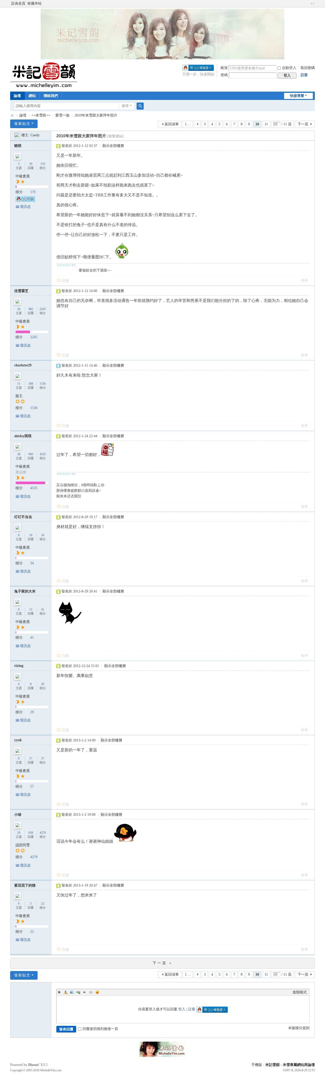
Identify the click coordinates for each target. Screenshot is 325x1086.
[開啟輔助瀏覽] (307, 3)
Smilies (97, 992)
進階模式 (299, 992)
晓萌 (17, 146)
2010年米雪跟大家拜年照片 (96, 115)
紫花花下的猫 (25, 885)
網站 (32, 96)
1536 (43, 383)
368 (30, 383)
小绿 (17, 815)
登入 (181, 1009)
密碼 (224, 75)
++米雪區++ (40, 115)
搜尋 (125, 106)
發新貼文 (22, 124)
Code (90, 992)
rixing (18, 666)
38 (18, 454)
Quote (84, 992)
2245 (43, 309)
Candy (35, 135)
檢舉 (304, 280)
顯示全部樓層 (113, 146)
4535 (43, 454)
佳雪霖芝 (21, 291)
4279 (43, 833)
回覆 (65, 281)
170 (42, 164)
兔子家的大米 (25, 591)
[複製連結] (115, 136)
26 (18, 309)
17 (30, 758)
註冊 (304, 75)
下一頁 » (162, 963)
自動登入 (289, 68)
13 (30, 609)
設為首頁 (18, 3)
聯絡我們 (51, 96)
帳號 (224, 68)
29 (42, 684)
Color (65, 992)
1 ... (188, 124)
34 (42, 535)
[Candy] (17, 135)
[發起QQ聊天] (25, 200)
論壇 (17, 96)
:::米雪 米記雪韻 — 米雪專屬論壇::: (12, 115)
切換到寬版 (312, 3)
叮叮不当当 (23, 517)
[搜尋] (140, 106)
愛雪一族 (62, 115)
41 (42, 609)
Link (78, 992)
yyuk (18, 740)
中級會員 (22, 176)
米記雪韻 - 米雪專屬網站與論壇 (290, 1065)
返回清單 (172, 124)
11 (266, 124)
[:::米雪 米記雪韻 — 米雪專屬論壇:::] (49, 75)
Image (71, 992)
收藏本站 (34, 3)
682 (30, 309)
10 (30, 535)
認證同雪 (22, 845)
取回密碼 (308, 68)
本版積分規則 (299, 1028)
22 (42, 903)
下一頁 (303, 124)
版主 (19, 396)
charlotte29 (22, 365)
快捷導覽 (297, 96)
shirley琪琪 (22, 436)
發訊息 (25, 207)
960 (30, 454)
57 (42, 758)
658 (30, 833)
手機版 (256, 1065)
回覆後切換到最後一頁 (100, 1029)
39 (30, 164)
